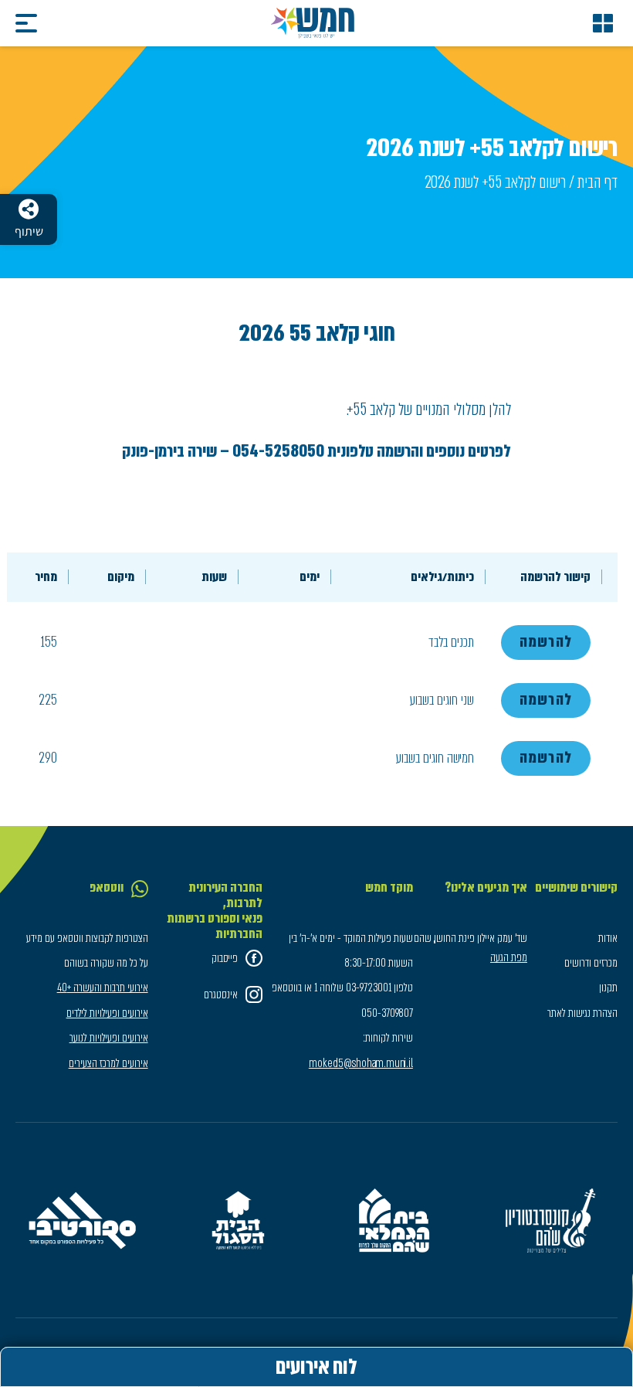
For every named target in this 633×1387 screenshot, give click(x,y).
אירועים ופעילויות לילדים (107, 1013)
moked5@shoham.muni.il (361, 1063)
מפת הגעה (508, 957)
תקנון (608, 987)
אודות (608, 938)
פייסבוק (225, 958)
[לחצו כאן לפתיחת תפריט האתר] (603, 23)
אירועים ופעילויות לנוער (108, 1037)
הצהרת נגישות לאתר (582, 1013)
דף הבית (597, 182)
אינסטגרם (221, 994)
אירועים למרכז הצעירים (108, 1063)
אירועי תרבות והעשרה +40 (102, 987)
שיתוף (29, 231)
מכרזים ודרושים (591, 962)
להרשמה (546, 642)
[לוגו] (312, 23)
